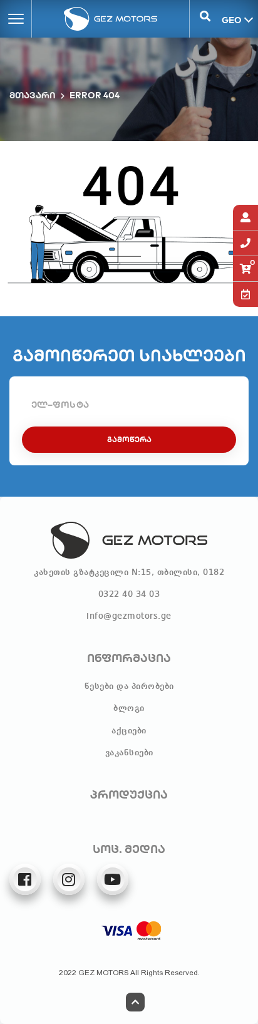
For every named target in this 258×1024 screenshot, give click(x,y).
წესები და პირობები (129, 686)
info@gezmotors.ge (129, 616)
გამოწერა (129, 439)
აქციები (129, 731)
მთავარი (32, 95)
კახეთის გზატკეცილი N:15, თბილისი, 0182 (129, 572)
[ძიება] (204, 19)
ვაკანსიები (129, 752)
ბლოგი (129, 708)
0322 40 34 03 (129, 594)
